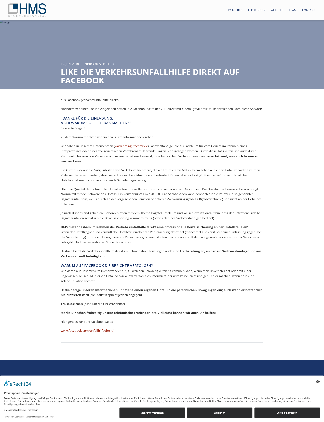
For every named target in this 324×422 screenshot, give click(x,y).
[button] (233, 10)
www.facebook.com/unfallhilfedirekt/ (87, 331)
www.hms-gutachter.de (131, 146)
